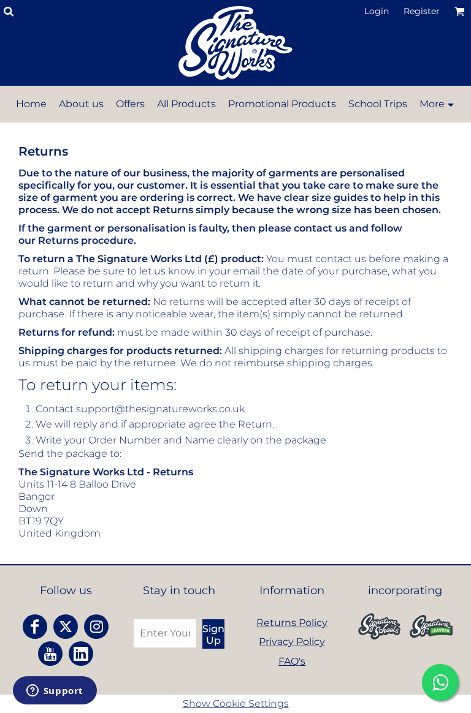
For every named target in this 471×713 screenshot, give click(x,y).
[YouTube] (50, 653)
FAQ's (291, 661)
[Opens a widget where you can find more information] (54, 691)
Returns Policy (291, 622)
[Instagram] (96, 626)
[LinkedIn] (81, 653)
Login (376, 11)
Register (422, 11)
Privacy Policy (292, 641)
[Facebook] (35, 626)
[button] (379, 626)
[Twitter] (65, 626)
